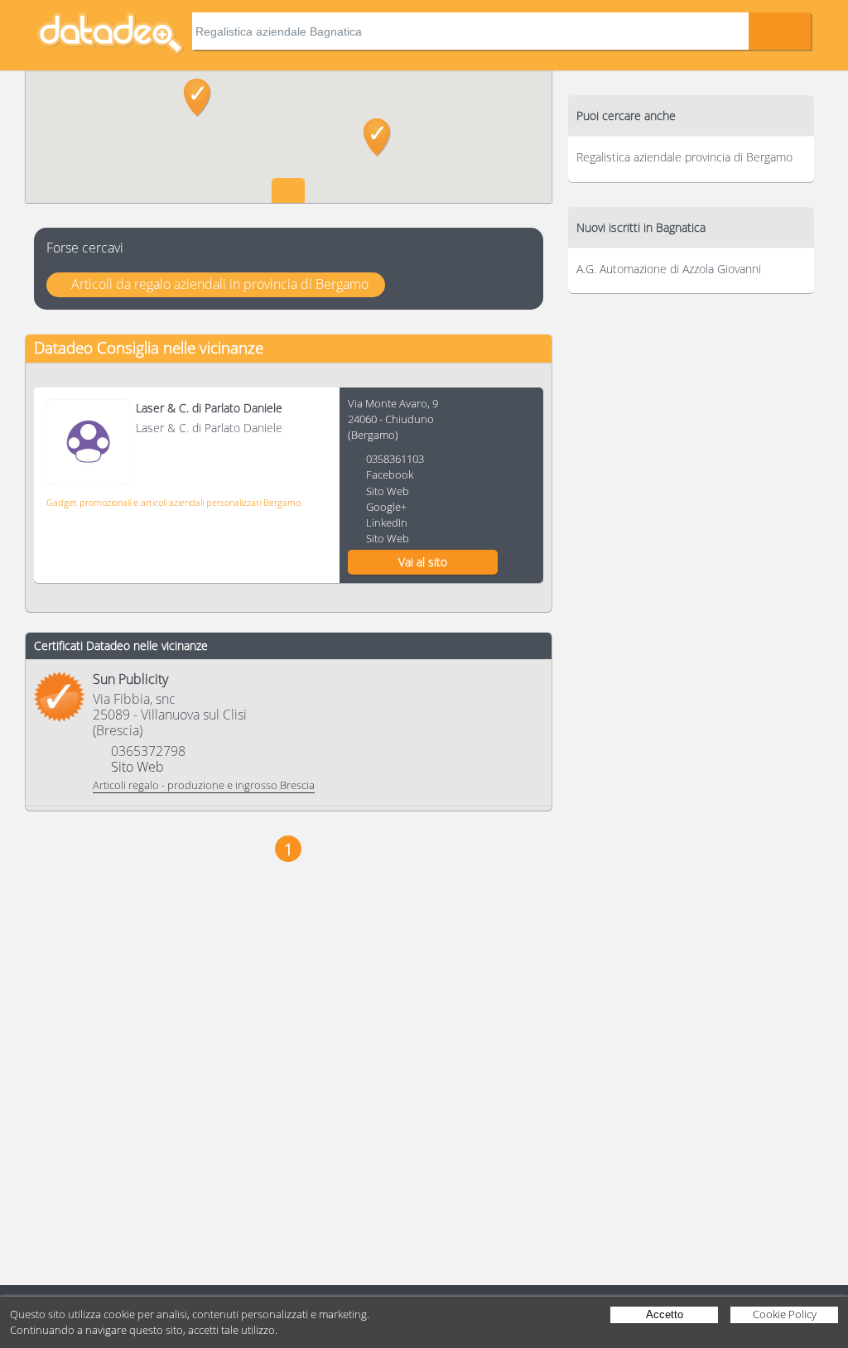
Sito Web (387, 491)
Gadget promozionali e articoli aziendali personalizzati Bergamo (173, 502)
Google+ (386, 506)
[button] (197, 97)
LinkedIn (386, 522)
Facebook (389, 474)
